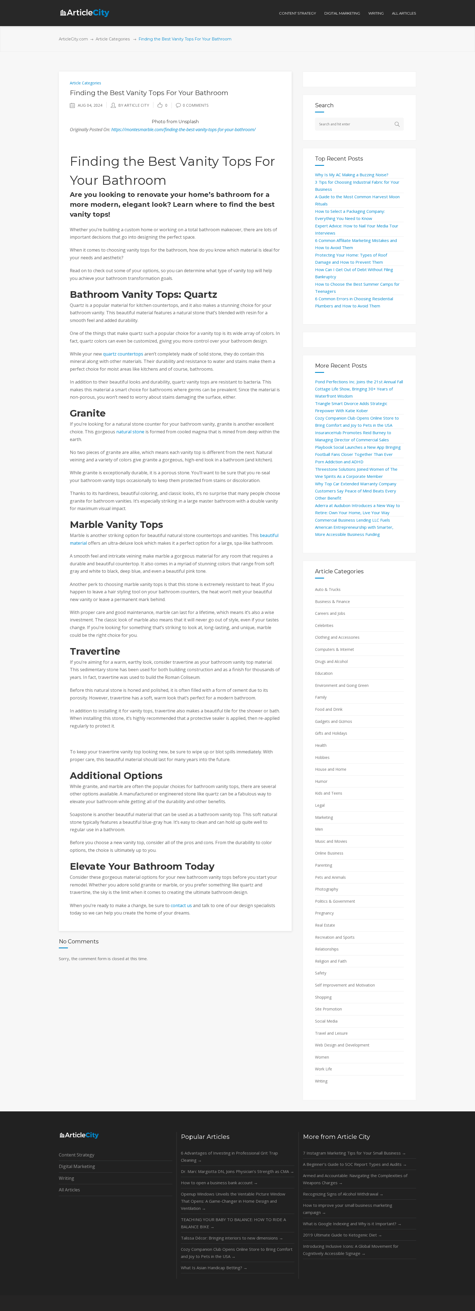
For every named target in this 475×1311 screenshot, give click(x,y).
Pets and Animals (330, 877)
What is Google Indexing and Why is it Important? (352, 1223)
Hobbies (322, 757)
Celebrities (324, 625)
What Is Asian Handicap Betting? (214, 1267)
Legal (320, 805)
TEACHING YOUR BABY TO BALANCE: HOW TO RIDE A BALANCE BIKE (233, 1223)
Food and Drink (329, 709)
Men (319, 829)
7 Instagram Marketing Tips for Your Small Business (354, 1153)
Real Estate (325, 925)
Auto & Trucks (328, 589)
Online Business (329, 853)
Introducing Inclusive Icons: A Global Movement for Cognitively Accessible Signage (351, 1249)
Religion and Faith (331, 961)
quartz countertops (123, 354)
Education (324, 673)
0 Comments (196, 105)
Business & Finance (332, 601)
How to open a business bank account (219, 1182)
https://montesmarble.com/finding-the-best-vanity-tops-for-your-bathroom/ (183, 129)
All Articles (69, 1190)
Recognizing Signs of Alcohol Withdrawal (343, 1194)
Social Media (326, 1021)
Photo (158, 121)
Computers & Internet (334, 649)
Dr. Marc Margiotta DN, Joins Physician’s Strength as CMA (237, 1171)
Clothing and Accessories (337, 637)
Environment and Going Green (342, 685)
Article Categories (113, 39)
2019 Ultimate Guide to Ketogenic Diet (342, 1235)
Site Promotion (328, 1009)
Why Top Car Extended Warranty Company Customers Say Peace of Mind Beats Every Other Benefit (355, 491)
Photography (326, 889)
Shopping (323, 997)
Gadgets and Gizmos (333, 721)
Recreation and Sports (335, 937)
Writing (321, 1081)
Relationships (327, 949)
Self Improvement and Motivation (345, 985)
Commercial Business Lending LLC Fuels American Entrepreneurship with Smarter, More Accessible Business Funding (354, 527)
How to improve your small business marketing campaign (347, 1208)
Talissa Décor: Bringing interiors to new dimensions (232, 1238)
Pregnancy (324, 913)
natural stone (130, 432)
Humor (321, 781)
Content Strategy (76, 1155)
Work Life (323, 1069)
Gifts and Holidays (331, 733)
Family (321, 697)
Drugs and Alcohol (331, 661)
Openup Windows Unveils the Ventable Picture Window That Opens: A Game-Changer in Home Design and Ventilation (233, 1201)
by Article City (133, 105)
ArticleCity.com (73, 39)
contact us (181, 905)
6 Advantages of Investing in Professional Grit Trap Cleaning (229, 1156)
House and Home (330, 769)
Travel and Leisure (331, 1033)
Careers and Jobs (330, 613)
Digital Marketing (77, 1166)
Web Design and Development (342, 1045)
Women (322, 1057)
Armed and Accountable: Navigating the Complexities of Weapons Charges (355, 1179)
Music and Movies (331, 841)
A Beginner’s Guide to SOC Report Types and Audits (355, 1164)
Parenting (323, 865)
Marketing (324, 817)
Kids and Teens (328, 793)
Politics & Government (335, 901)
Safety (320, 973)
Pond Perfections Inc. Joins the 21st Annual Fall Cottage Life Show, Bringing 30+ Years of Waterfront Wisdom (359, 389)
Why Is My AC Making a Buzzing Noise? (351, 174)
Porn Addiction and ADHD (339, 461)
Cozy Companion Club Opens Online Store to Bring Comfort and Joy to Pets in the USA (236, 1252)
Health (321, 745)
